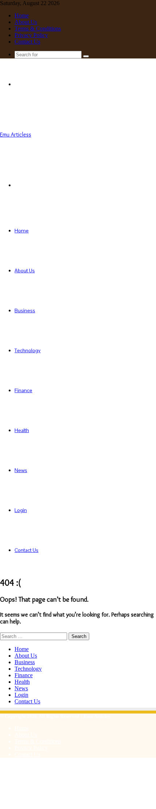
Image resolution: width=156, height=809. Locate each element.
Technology (28, 350)
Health (22, 430)
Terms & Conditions (38, 28)
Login (21, 510)
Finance (23, 390)
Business (25, 310)
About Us (26, 22)
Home (22, 15)
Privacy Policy (31, 35)
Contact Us (27, 41)
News (21, 470)
